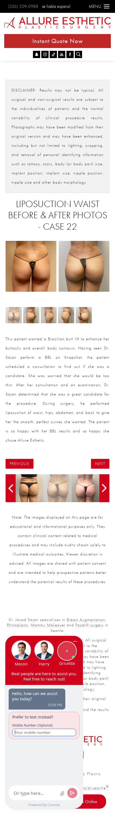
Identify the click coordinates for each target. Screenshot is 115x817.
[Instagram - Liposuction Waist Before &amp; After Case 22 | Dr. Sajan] (45, 54)
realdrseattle (94, 788)
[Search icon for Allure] (78, 54)
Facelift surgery (89, 625)
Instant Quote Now (57, 41)
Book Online (86, 801)
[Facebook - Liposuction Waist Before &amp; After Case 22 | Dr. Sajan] (70, 54)
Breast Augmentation (86, 619)
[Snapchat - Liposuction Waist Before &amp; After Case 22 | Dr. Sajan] (36, 54)
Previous (19, 464)
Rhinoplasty (17, 625)
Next (100, 464)
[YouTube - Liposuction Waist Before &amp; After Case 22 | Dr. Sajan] (61, 54)
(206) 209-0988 (23, 6)
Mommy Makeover (48, 625)
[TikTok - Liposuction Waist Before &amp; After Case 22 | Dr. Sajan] (53, 54)
